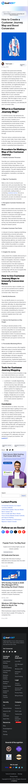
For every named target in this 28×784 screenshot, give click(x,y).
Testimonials (18, 714)
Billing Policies (19, 695)
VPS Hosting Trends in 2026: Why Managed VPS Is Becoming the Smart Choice (13, 585)
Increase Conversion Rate (19, 446)
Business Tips (22, 65)
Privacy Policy (18, 692)
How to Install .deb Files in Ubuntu (11, 513)
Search (4, 493)
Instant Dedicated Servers (18, 718)
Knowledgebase (7, 728)
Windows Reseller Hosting (5, 677)
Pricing (5, 731)
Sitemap (5, 734)
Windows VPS (18, 669)
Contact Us (18, 708)
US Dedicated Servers (10, 555)
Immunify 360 (6, 711)
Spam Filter (6, 718)
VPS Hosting (6, 578)
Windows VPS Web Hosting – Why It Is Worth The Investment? (13, 605)
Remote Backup (7, 708)
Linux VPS (17, 661)
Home (4, 12)
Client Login (18, 711)
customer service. (13, 193)
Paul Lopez (9, 64)
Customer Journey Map (6, 446)
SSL (4, 705)
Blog (8, 12)
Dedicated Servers (8, 552)
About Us (17, 705)
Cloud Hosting (19, 676)
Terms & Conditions (11, 774)
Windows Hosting (8, 600)
